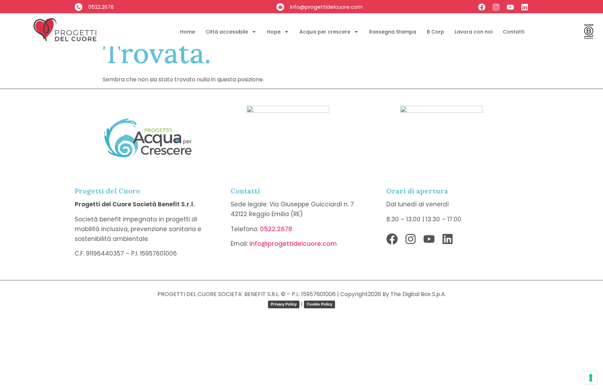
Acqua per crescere (324, 31)
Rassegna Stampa (392, 31)
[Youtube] (510, 7)
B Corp (435, 31)
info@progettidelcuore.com (293, 244)
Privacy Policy (284, 304)
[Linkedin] (524, 7)
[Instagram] (496, 7)
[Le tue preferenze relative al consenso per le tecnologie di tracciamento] (590, 377)
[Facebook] (481, 7)
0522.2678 (276, 229)
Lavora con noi (473, 31)
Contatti (513, 31)
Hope (274, 31)
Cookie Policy (319, 304)
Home (187, 31)
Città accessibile (227, 31)
